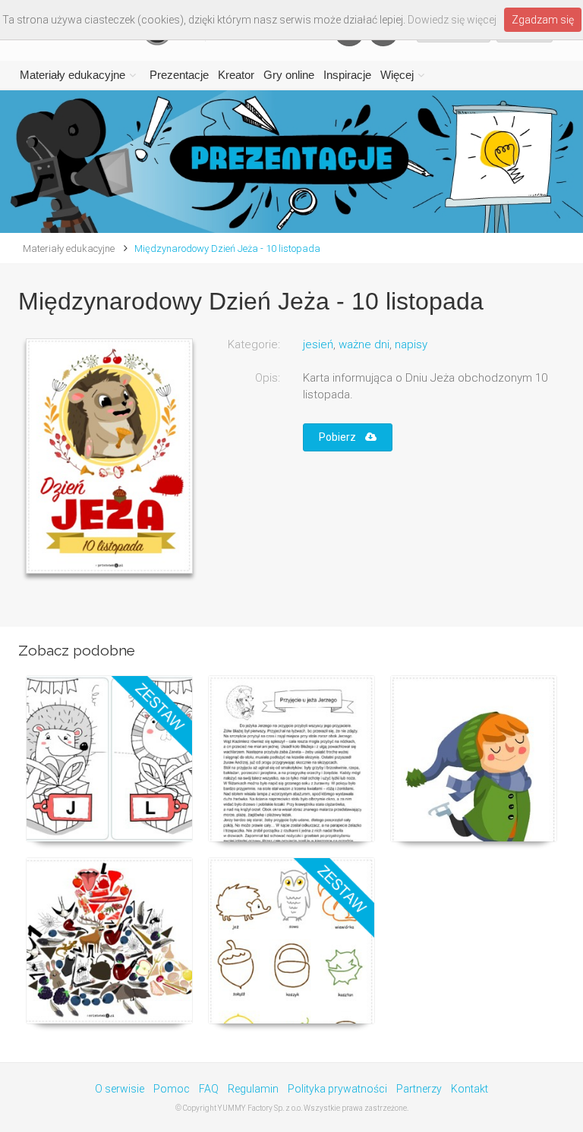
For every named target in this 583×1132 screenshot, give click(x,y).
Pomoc (171, 1089)
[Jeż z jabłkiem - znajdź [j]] (109, 941)
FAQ (209, 1089)
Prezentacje (179, 74)
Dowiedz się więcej (452, 20)
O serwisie (119, 1089)
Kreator (236, 74)
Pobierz (342, 437)
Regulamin (253, 1089)
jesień (318, 344)
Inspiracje (347, 74)
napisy (411, 344)
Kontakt (469, 1089)
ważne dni (364, 344)
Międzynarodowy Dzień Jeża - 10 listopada (227, 248)
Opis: (267, 378)
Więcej (397, 74)
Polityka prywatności (337, 1089)
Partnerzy (419, 1089)
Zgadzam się (543, 20)
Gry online (288, 74)
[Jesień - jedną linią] (291, 941)
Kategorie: (254, 344)
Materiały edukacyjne (72, 74)
